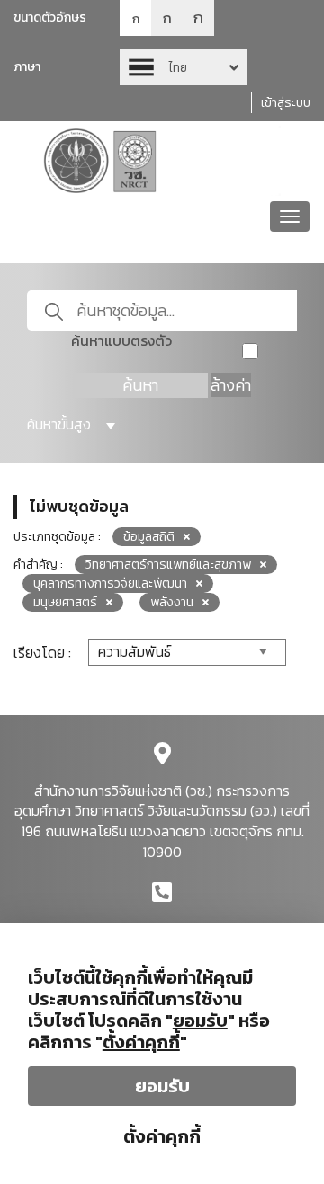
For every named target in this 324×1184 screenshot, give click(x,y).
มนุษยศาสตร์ (65, 602)
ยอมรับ (162, 1086)
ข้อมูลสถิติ (149, 536)
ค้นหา (140, 385)
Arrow (184, 67)
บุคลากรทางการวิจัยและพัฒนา (110, 583)
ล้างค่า (231, 385)
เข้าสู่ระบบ (285, 102)
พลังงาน (172, 602)
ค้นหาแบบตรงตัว (121, 341)
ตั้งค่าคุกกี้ (162, 1136)
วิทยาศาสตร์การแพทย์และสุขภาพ (168, 564)
